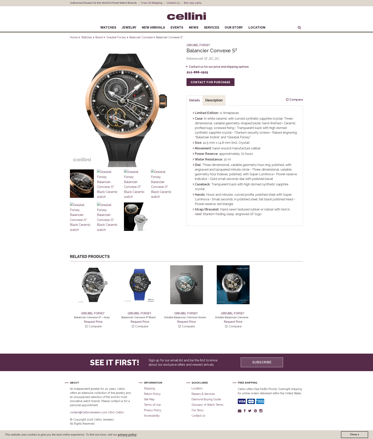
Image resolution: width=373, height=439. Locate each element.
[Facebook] (244, 411)
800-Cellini (116, 412)
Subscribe (262, 362)
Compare (95, 326)
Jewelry (129, 27)
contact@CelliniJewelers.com (88, 412)
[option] (93, 297)
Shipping (149, 388)
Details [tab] (194, 100)
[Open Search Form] (299, 28)
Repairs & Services (203, 393)
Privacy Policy (152, 410)
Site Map (149, 399)
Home (74, 37)
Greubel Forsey (116, 37)
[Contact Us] (240, 411)
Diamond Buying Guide (206, 399)
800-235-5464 (192, 2)
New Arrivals (153, 27)
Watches (108, 27)
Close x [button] (354, 434)
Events (177, 27)
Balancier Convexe (141, 37)
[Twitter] (250, 411)
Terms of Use (152, 404)
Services (211, 27)
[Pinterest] (255, 411)
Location (256, 27)
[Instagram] (261, 411)
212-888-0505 (197, 72)
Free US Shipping (151, 2)
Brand (99, 37)
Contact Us (173, 2)
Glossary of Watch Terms (207, 404)
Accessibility (152, 415)
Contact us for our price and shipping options (219, 66)
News (193, 27)
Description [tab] (214, 100)
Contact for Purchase (210, 82)
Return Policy (152, 393)
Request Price (93, 321)
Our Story (234, 27)
